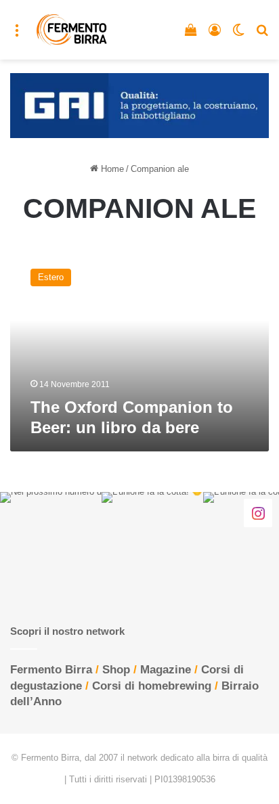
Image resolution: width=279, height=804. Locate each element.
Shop (116, 669)
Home (111, 169)
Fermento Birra (51, 669)
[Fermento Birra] (72, 29)
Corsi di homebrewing (151, 685)
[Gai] (139, 104)
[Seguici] (258, 512)
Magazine (165, 669)
